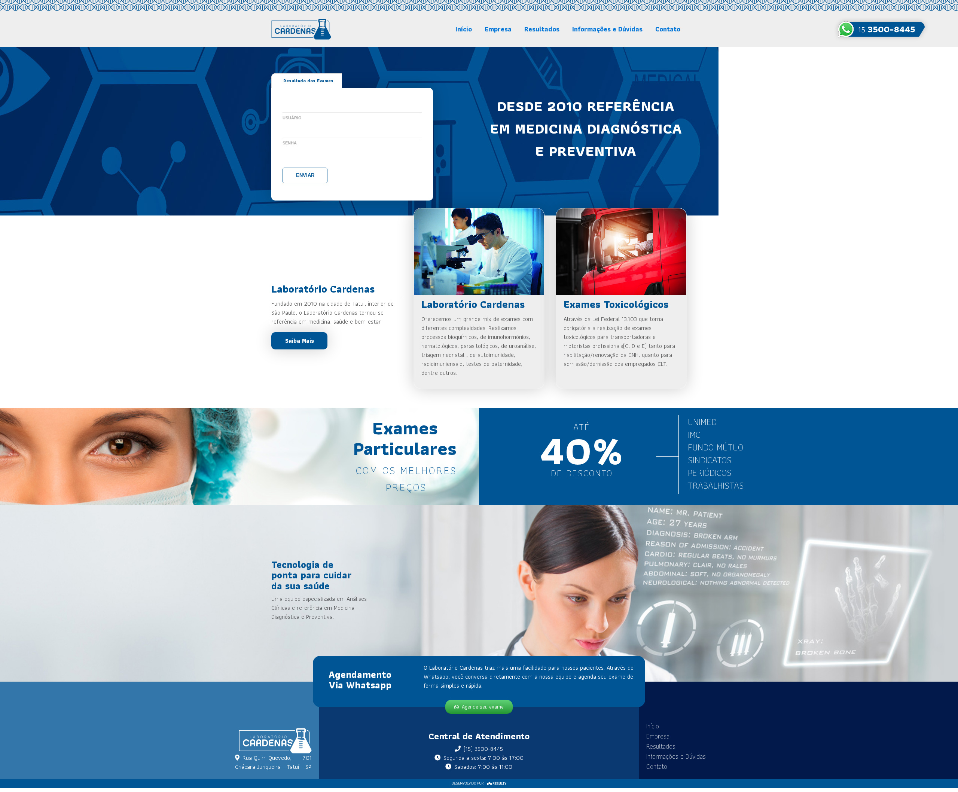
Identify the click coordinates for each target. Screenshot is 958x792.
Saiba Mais (299, 340)
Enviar (305, 175)
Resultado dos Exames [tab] (308, 80)
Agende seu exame (483, 707)
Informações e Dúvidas (607, 29)
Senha (290, 143)
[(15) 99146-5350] (881, 29)
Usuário (292, 118)
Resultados (541, 29)
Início (463, 29)
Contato (667, 29)
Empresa (498, 29)
